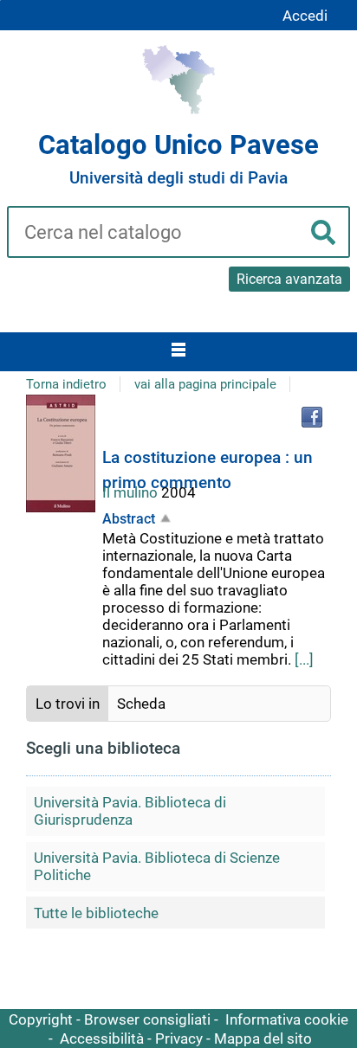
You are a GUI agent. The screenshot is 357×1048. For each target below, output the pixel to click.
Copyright (41, 1019)
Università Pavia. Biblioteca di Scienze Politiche (157, 866)
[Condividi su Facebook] (312, 417)
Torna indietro (66, 384)
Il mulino (131, 492)
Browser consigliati (147, 1019)
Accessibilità (102, 1038)
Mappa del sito (263, 1038)
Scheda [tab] (141, 703)
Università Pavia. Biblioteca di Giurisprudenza (130, 811)
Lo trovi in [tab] (68, 703)
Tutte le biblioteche (96, 913)
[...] (304, 659)
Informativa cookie (286, 1019)
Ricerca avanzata (289, 279)
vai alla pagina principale (205, 384)
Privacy (179, 1038)
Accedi (305, 15)
